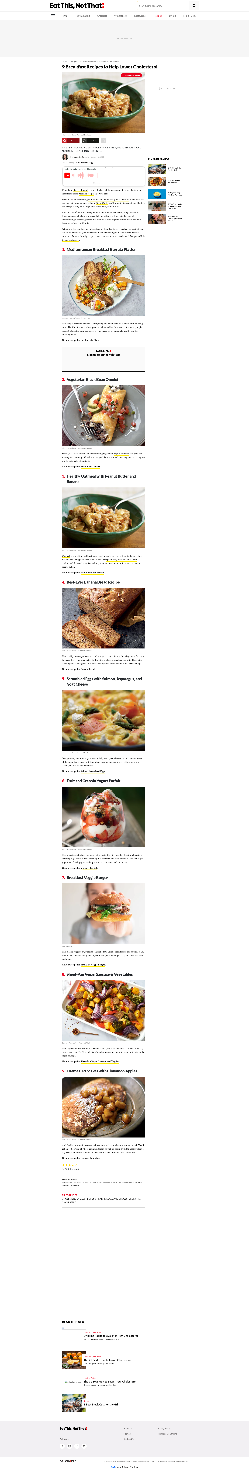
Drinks (172, 15)
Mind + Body (189, 15)
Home (64, 61)
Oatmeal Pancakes (90, 1158)
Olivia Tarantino (82, 163)
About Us (127, 1428)
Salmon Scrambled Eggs (93, 771)
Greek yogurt (79, 862)
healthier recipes (86, 193)
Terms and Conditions (167, 1433)
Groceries (102, 15)
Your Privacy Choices (127, 1467)
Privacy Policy (163, 1428)
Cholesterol (70, 1198)
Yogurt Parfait (89, 868)
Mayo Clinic (102, 202)
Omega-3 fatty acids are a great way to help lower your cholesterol (93, 758)
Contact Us (128, 1439)
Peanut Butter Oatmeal (92, 572)
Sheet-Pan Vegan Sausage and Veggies (100, 1061)
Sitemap (127, 1433)
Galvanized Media (123, 1461)
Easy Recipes (87, 1198)
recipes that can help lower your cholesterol (108, 199)
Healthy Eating (82, 15)
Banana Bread (88, 669)
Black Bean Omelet (90, 466)
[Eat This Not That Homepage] (77, 6)
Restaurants (140, 15)
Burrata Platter (92, 340)
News (64, 15)
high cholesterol (80, 189)
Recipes (158, 15)
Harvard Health (69, 212)
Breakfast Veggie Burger (93, 964)
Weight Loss (120, 15)
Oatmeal (66, 555)
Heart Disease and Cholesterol (115, 1198)
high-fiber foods (121, 453)
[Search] (194, 5)
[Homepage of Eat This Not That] (73, 1428)
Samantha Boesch (80, 157)
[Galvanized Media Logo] (68, 1461)
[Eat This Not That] (103, 351)
